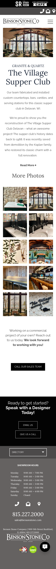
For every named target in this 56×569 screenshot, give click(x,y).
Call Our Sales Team (28, 366)
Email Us (28, 425)
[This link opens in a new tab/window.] (22, 5)
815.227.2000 (28, 514)
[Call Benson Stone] (42, 11)
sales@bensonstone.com (28, 520)
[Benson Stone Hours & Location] (54, 11)
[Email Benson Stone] (48, 11)
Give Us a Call (28, 434)
